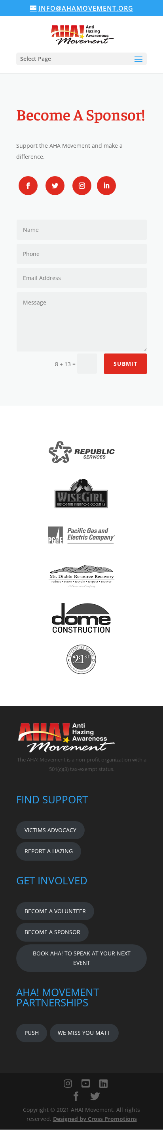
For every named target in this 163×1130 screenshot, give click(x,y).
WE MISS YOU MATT (84, 1032)
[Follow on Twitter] (54, 185)
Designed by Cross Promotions (95, 1118)
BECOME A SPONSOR (52, 932)
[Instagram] (68, 1083)
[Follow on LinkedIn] (106, 185)
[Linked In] (103, 1083)
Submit (125, 363)
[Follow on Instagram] (81, 185)
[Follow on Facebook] (28, 185)
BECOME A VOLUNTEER (55, 911)
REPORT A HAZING (49, 851)
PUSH (32, 1032)
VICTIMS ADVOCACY (50, 830)
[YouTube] (86, 1083)
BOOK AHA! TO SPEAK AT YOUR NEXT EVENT (82, 958)
